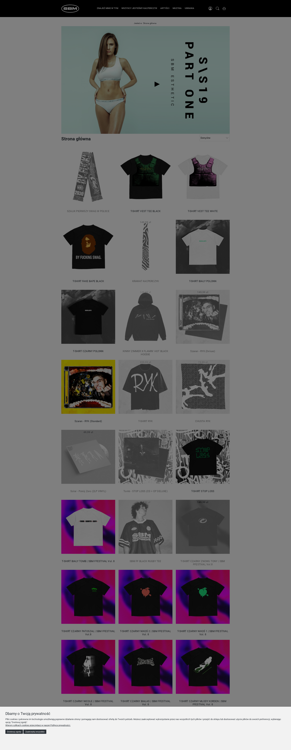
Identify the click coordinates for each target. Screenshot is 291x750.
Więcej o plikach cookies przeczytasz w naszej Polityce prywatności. (38, 725)
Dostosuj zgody (14, 732)
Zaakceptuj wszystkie (35, 732)
